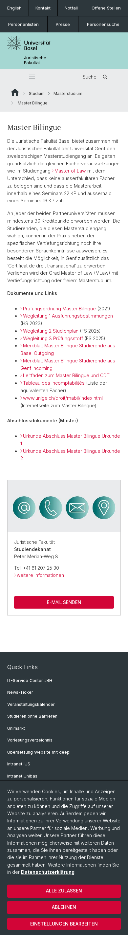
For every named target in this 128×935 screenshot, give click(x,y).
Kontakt (43, 7)
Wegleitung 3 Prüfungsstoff (53, 338)
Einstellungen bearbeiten (64, 923)
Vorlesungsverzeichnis (30, 740)
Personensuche (103, 24)
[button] (32, 77)
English (14, 7)
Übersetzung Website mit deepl (39, 752)
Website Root (15, 92)
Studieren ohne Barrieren (32, 716)
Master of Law (70, 171)
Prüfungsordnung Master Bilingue (59, 308)
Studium (37, 93)
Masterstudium (67, 93)
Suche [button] (89, 77)
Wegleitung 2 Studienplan (50, 331)
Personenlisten (23, 24)
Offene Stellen (106, 7)
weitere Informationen (40, 575)
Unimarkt (16, 728)
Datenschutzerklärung (48, 872)
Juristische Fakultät (35, 60)
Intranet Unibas (22, 776)
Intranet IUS (18, 763)
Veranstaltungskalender (31, 704)
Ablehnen (64, 907)
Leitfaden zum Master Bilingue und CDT (66, 375)
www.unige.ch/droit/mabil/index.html (63, 398)
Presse (63, 24)
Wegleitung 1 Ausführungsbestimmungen (68, 316)
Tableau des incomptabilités (54, 383)
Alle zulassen (64, 890)
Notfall (71, 7)
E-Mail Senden (64, 602)
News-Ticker (20, 692)
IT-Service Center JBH (29, 680)
